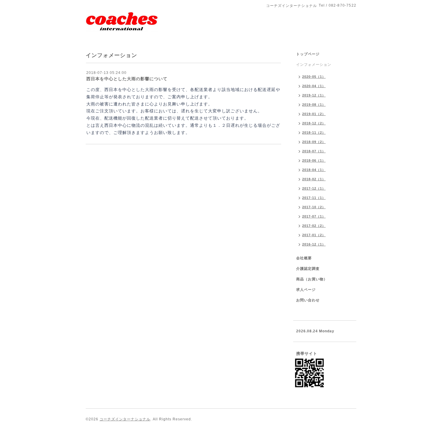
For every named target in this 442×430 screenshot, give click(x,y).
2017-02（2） (314, 225)
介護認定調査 (308, 269)
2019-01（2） (314, 114)
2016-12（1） (314, 244)
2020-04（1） (314, 86)
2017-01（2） (314, 235)
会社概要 (304, 258)
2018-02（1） (314, 179)
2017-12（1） (314, 188)
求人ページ (306, 290)
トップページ (308, 54)
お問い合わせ (308, 300)
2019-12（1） (314, 95)
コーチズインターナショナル (125, 419)
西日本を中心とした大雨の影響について (126, 78)
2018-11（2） (314, 132)
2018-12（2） (314, 123)
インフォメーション (313, 65)
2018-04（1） (314, 170)
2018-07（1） (314, 151)
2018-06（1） (314, 160)
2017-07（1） (314, 216)
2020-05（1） (314, 76)
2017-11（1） (314, 198)
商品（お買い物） (311, 279)
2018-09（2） (314, 142)
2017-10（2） (314, 207)
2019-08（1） (314, 104)
